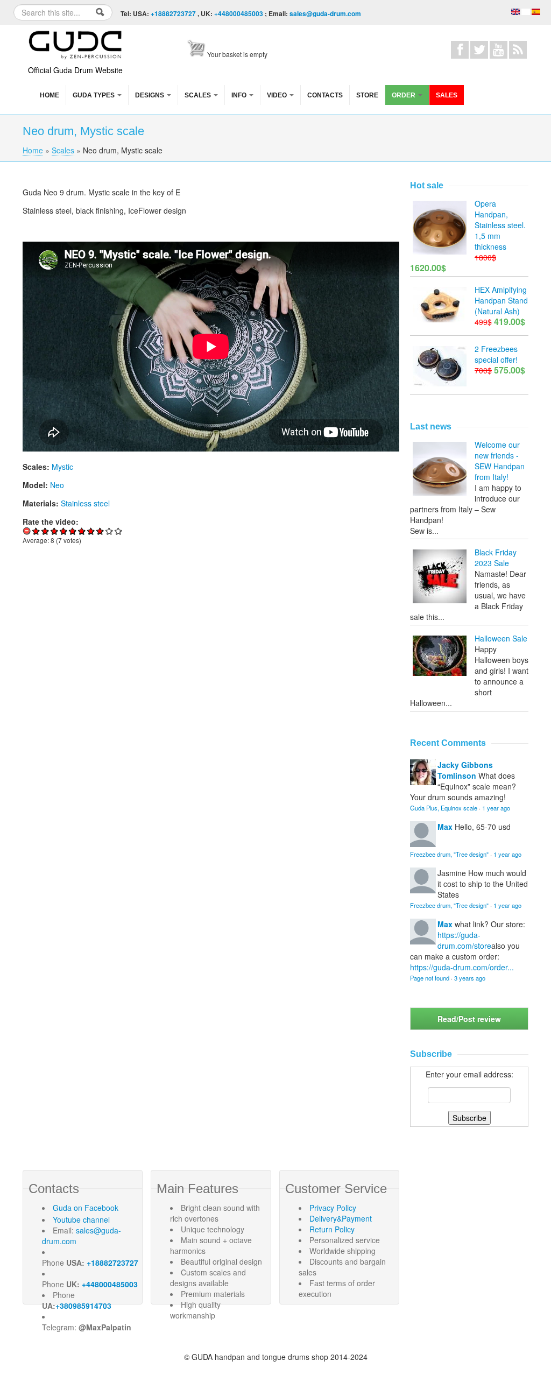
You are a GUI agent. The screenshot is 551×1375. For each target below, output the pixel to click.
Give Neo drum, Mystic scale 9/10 (109, 531)
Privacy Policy (332, 1207)
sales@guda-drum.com (325, 13)
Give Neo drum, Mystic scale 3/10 (54, 531)
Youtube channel (81, 1219)
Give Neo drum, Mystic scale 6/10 (82, 531)
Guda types (94, 95)
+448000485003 (238, 13)
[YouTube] (498, 50)
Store (367, 95)
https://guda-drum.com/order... (462, 967)
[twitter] (479, 50)
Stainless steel (85, 503)
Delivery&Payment (340, 1218)
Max (445, 826)
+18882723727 (173, 13)
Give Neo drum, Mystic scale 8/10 (100, 531)
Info (239, 95)
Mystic (62, 466)
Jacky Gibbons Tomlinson (465, 770)
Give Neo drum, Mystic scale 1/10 (36, 531)
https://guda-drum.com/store (464, 940)
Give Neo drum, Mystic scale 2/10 (45, 531)
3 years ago (469, 978)
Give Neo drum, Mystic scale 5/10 (72, 531)
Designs (150, 95)
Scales (199, 95)
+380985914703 (83, 1305)
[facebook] (460, 50)
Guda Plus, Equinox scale (443, 807)
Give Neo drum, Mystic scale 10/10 (118, 531)
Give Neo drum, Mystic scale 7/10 (91, 531)
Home (49, 95)
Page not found (429, 978)
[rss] (518, 50)
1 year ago (496, 807)
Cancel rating (27, 531)
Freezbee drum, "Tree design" (449, 854)
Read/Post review (469, 1018)
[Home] (76, 43)
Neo (57, 485)
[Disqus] (211, 701)
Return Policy (332, 1229)
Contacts (325, 95)
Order (404, 95)
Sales (446, 95)
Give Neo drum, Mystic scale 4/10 (63, 531)
